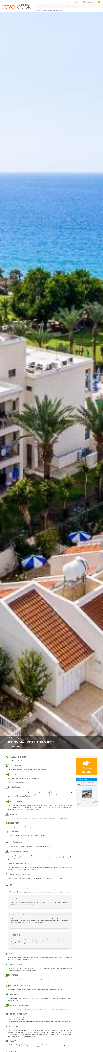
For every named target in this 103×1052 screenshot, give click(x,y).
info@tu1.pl (89, 2)
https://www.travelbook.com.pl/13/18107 (88, 802)
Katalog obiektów (57, 10)
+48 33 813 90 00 (76, 2)
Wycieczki (88, 6)
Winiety (51, 6)
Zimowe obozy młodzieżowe (44, 10)
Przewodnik (62, 6)
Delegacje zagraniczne (71, 6)
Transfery (80, 6)
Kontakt (39, 6)
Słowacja (56, 6)
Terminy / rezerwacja (86, 769)
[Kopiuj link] (78, 804)
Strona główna (33, 750)
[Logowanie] (99, 2)
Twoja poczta (45, 6)
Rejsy (84, 6)
